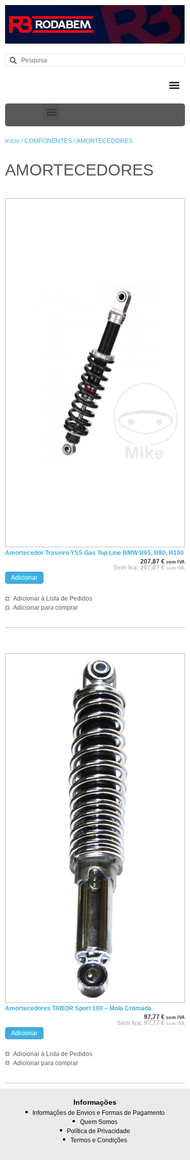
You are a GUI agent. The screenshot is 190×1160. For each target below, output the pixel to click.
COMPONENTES (48, 141)
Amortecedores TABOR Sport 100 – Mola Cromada (78, 1008)
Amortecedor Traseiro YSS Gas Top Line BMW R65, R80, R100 (94, 552)
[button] (174, 85)
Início (12, 141)
